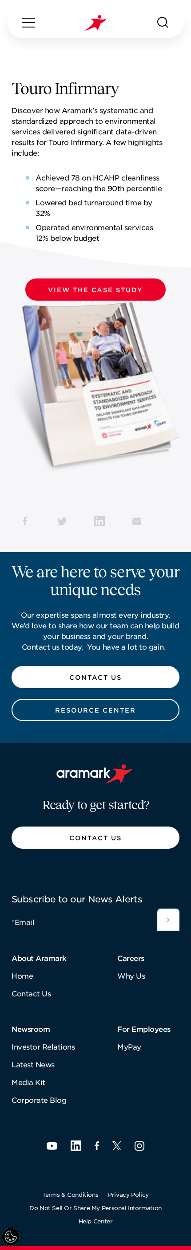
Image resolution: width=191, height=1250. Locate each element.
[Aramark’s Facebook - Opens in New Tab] (97, 1146)
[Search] (163, 22)
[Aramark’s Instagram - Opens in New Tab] (139, 1145)
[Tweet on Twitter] (62, 521)
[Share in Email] (136, 521)
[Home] (95, 23)
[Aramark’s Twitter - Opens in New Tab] (117, 1146)
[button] (95, 289)
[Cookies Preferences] (11, 1237)
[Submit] (168, 920)
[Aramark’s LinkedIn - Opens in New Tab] (76, 1146)
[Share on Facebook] (25, 521)
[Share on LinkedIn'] (99, 521)
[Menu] (28, 22)
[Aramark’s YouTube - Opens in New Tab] (52, 1146)
